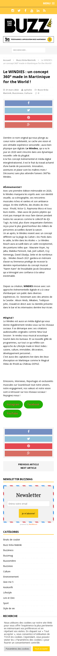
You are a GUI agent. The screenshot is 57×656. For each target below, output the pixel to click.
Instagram (13, 404)
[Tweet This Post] (28, 110)
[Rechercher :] (29, 49)
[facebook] (25, 10)
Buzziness (17, 93)
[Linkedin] (38, 10)
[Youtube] (32, 10)
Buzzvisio (8, 566)
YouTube (12, 413)
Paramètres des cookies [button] (17, 648)
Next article (28, 467)
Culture (28, 93)
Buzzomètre (9, 560)
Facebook (33, 404)
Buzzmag (8, 555)
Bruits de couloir (11, 539)
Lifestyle (7, 592)
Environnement (11, 576)
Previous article (28, 464)
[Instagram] (13, 10)
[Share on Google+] (28, 125)
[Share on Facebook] (28, 103)
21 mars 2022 (12, 89)
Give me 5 (8, 581)
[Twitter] (19, 10)
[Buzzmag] (28, 25)
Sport (6, 603)
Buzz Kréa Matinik (12, 544)
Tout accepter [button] (41, 648)
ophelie (28, 89)
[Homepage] (44, 10)
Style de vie (9, 608)
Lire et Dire (9, 597)
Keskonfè (8, 587)
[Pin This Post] (28, 118)
